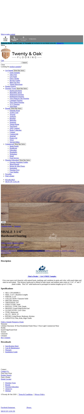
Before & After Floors (17, 166)
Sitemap (8, 391)
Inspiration (13, 168)
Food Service (14, 158)
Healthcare (13, 148)
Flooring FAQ (14, 170)
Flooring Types (10, 88)
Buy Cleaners (5, 338)
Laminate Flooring (16, 100)
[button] (19, 70)
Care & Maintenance (12, 348)
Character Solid (6, 226)
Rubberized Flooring (17, 96)
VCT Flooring (15, 104)
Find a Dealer (14, 78)
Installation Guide (11, 352)
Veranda (12, 114)
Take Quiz (13, 75)
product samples (15, 67)
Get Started (9, 70)
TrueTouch (13, 126)
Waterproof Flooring (17, 94)
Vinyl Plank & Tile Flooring (19, 98)
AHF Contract (15, 128)
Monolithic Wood (16, 93)
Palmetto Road (15, 111)
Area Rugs (13, 106)
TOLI (12, 140)
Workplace (13, 154)
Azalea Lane (14, 112)
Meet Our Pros (15, 82)
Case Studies (14, 172)
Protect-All (13, 138)
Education (13, 150)
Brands (7, 108)
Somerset (13, 122)
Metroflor (13, 120)
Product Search (10, 86)
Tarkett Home (14, 124)
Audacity (13, 116)
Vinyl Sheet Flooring (17, 102)
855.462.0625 (10, 180)
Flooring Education (12, 160)
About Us (60, 43)
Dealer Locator (6, 379)
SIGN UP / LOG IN (12, 182)
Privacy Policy (40, 394)
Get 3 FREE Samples (48, 276)
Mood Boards (14, 164)
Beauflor (13, 118)
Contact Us (5, 371)
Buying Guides (15, 80)
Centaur (12, 132)
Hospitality (13, 152)
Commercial (9, 144)
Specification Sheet (11, 346)
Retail (12, 156)
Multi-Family (14, 146)
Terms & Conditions (26, 394)
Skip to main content (8, 34)
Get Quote (13, 77)
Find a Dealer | (33, 276)
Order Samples (15, 73)
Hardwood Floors (16, 91)
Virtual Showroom (16, 84)
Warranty (8, 350)
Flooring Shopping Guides (19, 162)
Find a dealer (9, 176)
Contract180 (14, 134)
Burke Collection (15, 130)
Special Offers (14, 142)
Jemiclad (13, 136)
